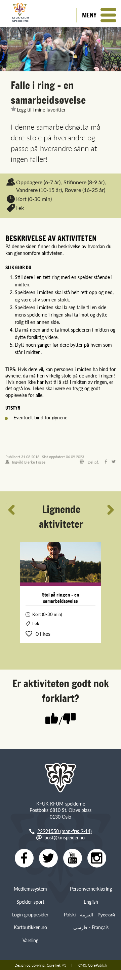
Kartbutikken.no (30, 927)
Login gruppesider (30, 914)
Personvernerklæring (91, 888)
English (91, 901)
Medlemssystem (30, 888)
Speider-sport (30, 901)
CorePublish (97, 965)
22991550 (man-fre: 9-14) (64, 831)
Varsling (30, 940)
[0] (69, 719)
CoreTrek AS (56, 965)
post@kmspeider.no (64, 837)
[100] (51, 719)
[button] (98, 15)
